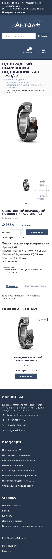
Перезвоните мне (15, 12)
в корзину (26, 376)
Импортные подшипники (19, 82)
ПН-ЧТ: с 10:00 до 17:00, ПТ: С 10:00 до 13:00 (24, 9)
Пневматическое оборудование (19, 475)
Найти (43, 36)
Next (48, 385)
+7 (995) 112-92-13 (11, 3)
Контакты (7, 516)
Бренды (6, 510)
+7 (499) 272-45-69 (32, 3)
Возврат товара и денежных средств (22, 526)
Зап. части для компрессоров (18, 470)
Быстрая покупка (14, 237)
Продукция (20, 80)
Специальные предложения (17, 486)
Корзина (7, 551)
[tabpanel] (26, 185)
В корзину (37, 232)
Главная (6, 80)
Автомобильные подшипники (18, 460)
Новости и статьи (11, 505)
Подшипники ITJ (11, 450)
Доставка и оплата (35, 286)
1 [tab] (26, 204)
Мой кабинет (9, 546)
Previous (44, 385)
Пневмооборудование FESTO (18, 480)
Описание (12, 286)
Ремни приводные (12, 465)
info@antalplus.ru (12, 6)
